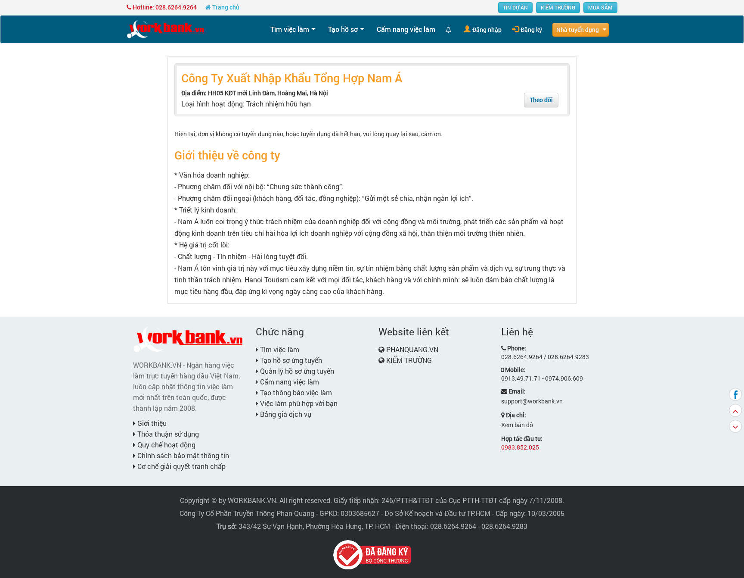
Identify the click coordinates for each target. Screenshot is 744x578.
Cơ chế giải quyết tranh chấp (181, 466)
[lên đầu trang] (735, 410)
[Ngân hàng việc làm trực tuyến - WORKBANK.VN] (165, 29)
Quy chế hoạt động (165, 444)
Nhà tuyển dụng (577, 29)
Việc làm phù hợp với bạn (298, 403)
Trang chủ (225, 7)
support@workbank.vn (532, 401)
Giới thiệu (151, 423)
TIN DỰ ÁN (515, 7)
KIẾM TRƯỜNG (558, 7)
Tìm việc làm (289, 29)
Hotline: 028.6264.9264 (164, 7)
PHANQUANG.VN (412, 349)
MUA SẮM (600, 7)
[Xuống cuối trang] (735, 426)
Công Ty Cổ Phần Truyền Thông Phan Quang (247, 513)
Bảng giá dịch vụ (284, 414)
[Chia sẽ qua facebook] (735, 394)
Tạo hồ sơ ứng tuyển (290, 360)
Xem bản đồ (517, 425)
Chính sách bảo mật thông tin (182, 455)
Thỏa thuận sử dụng (167, 433)
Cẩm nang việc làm (406, 29)
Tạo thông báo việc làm (295, 392)
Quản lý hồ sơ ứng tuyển (296, 370)
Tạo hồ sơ (343, 29)
